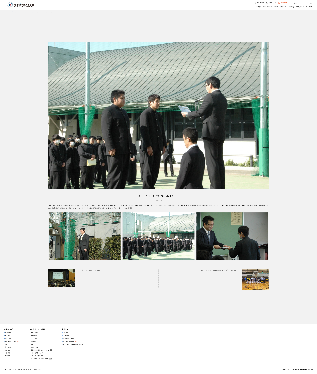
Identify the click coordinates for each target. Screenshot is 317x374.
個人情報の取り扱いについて (23, 369)
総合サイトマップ (9, 369)
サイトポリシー (37, 369)
